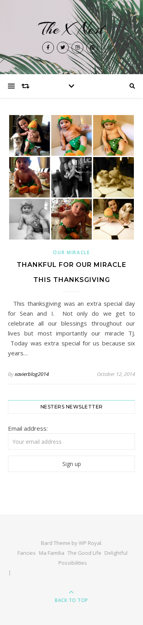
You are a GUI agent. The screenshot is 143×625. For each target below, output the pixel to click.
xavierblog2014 (32, 374)
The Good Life (84, 552)
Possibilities (72, 562)
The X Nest (71, 29)
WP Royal (90, 542)
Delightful (116, 552)
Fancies (26, 552)
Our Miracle (71, 252)
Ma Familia (51, 552)
